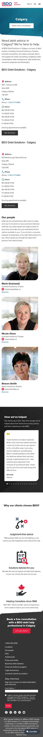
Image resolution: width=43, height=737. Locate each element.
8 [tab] (22, 483)
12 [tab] (31, 483)
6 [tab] (18, 483)
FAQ (6, 654)
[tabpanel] (21, 455)
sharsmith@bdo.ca (10, 389)
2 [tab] (9, 483)
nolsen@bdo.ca (9, 339)
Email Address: (10, 688)
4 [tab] (13, 483)
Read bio (5, 292)
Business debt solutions (14, 664)
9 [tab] (24, 483)
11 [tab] (29, 483)
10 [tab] (27, 483)
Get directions (9, 133)
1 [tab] (7, 483)
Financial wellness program (16, 667)
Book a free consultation (21, 26)
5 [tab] (16, 483)
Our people (9, 650)
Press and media (11, 660)
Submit (8, 706)
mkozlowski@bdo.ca (11, 289)
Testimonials (10, 657)
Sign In (29, 4)
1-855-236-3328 (11, 643)
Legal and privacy (12, 670)
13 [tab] (33, 483)
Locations (9, 647)
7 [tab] (20, 483)
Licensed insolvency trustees (16, 674)
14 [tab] (35, 483)
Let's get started (21, 631)
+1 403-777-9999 (13, 102)
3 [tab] (11, 483)
